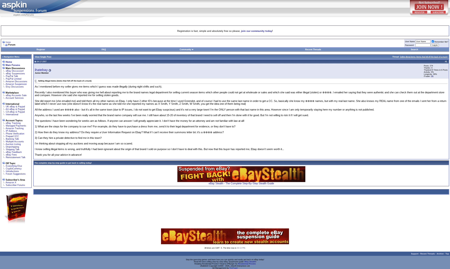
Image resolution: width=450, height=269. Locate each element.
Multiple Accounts (15, 141)
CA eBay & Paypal (15, 112)
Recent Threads (313, 49)
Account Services (15, 98)
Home (8, 42)
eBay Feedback (14, 152)
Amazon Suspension (16, 84)
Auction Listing (13, 144)
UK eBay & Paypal (15, 106)
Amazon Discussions (16, 81)
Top (447, 254)
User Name (410, 41)
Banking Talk (12, 139)
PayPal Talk (12, 76)
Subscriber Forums (15, 185)
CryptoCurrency (14, 168)
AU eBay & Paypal (15, 109)
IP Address (11, 131)
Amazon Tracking (15, 128)
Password (409, 45)
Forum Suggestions (16, 174)
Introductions (12, 171)
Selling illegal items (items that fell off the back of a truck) (424, 57)
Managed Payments (16, 125)
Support (415, 254)
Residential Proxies (247, 264)
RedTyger (233, 268)
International (12, 114)
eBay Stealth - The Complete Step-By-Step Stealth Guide (241, 183)
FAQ (104, 49)
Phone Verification (15, 133)
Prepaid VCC (12, 136)
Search (414, 49)
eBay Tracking (13, 123)
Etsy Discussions (15, 86)
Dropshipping (12, 146)
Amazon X (11, 182)
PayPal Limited (13, 78)
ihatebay (41, 70)
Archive (440, 254)
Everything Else (14, 166)
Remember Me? (441, 42)
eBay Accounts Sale (16, 95)
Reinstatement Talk (15, 157)
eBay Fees (11, 154)
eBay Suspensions (15, 73)
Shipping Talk (13, 149)
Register (41, 49)
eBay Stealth (250, 262)
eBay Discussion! (15, 71)
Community (185, 49)
